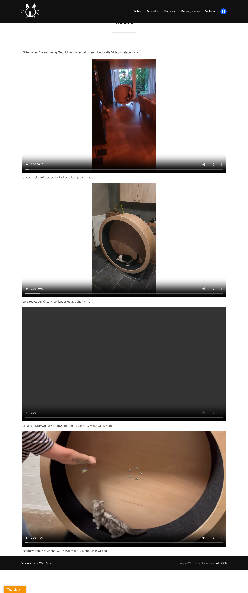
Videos (210, 11)
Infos (137, 11)
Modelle (152, 11)
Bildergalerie (190, 11)
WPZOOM (221, 563)
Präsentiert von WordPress (36, 563)
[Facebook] (223, 11)
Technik (169, 11)
